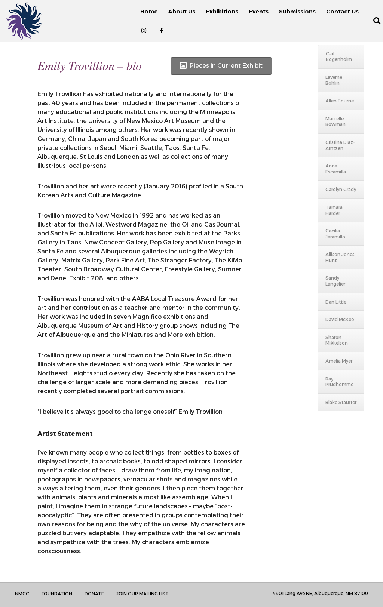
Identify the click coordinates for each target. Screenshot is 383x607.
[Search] (372, 21)
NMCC (22, 594)
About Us (181, 11)
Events (259, 11)
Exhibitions (222, 11)
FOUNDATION (57, 594)
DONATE (94, 594)
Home (149, 11)
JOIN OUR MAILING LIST (142, 594)
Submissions (297, 11)
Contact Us (342, 11)
